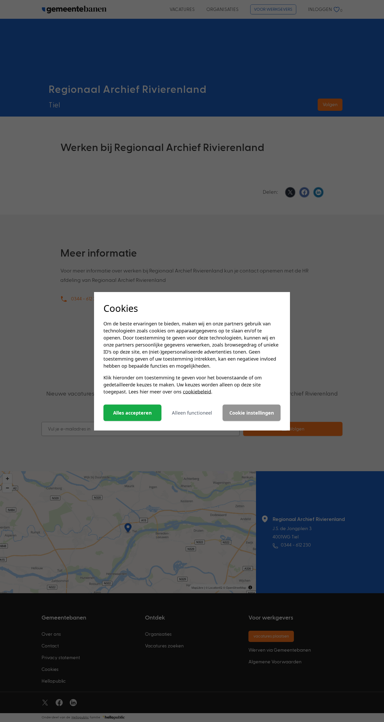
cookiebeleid (197, 391)
